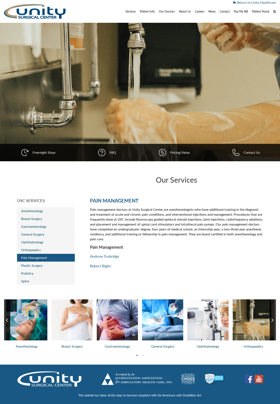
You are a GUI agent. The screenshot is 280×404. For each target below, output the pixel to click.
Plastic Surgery (32, 265)
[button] (273, 11)
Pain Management (34, 257)
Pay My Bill (241, 11)
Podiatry (27, 273)
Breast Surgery (31, 218)
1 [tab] (139, 355)
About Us (185, 11)
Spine (25, 281)
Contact (225, 11)
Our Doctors (167, 11)
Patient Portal (260, 11)
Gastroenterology (33, 226)
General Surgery (32, 234)
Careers (199, 11)
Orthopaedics (31, 249)
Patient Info (147, 11)
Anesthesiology (32, 210)
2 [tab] (145, 355)
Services (130, 11)
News (212, 11)
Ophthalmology (32, 242)
